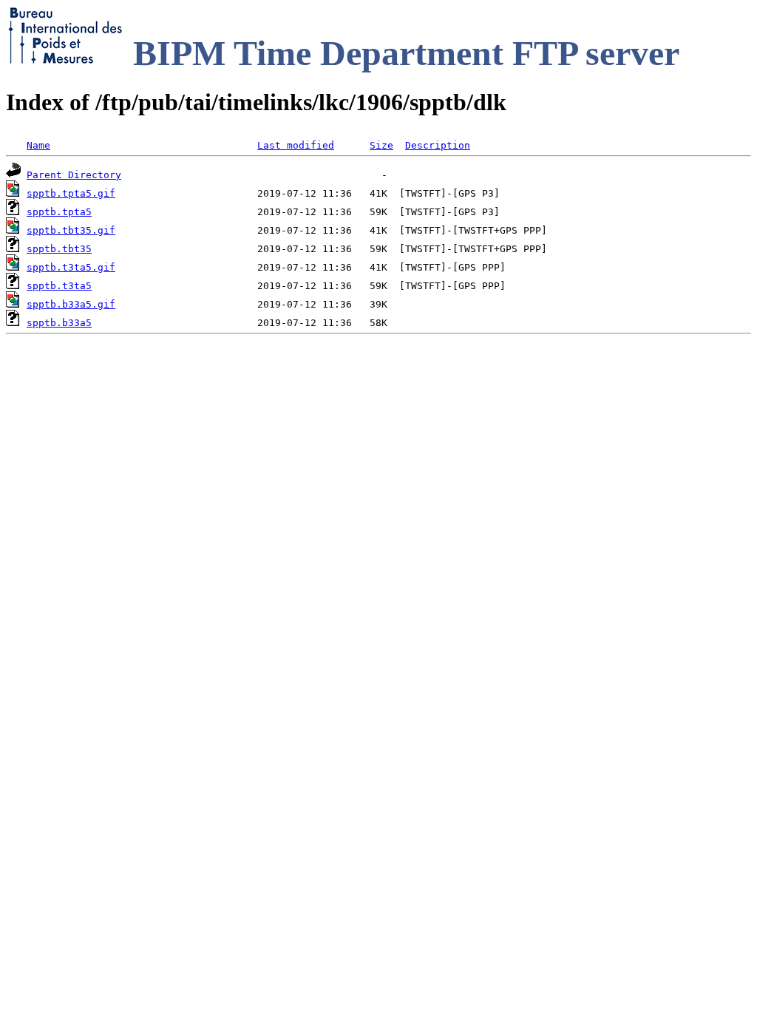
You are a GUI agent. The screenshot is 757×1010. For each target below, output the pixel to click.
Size (381, 145)
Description (437, 145)
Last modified (295, 145)
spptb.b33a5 (59, 322)
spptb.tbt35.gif (71, 230)
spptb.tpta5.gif (71, 193)
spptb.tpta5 (59, 211)
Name (38, 145)
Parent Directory (74, 174)
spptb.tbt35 (59, 248)
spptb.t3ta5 (59, 285)
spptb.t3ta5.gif (71, 267)
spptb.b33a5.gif (71, 304)
